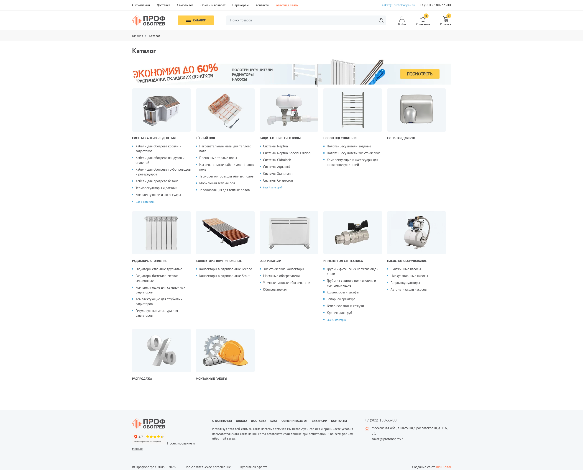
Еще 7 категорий (273, 187)
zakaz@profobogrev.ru (398, 5)
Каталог (199, 20)
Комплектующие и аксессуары (158, 195)
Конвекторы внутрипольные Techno (225, 269)
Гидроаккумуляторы (405, 282)
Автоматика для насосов (409, 289)
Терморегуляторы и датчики (156, 188)
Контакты (262, 5)
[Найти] (381, 20)
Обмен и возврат (212, 5)
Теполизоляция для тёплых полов (224, 190)
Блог (274, 421)
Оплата (241, 421)
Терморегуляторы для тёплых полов (226, 176)
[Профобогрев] (148, 20)
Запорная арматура (341, 299)
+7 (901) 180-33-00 (435, 5)
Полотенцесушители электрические (354, 153)
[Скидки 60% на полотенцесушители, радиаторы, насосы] (291, 72)
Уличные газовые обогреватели (286, 282)
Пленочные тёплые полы (218, 158)
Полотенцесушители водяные (349, 146)
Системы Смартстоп (278, 180)
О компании (141, 5)
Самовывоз (185, 5)
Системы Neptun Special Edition (286, 153)
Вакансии (319, 421)
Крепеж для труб (339, 313)
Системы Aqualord (276, 166)
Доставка (163, 5)
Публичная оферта (253, 467)
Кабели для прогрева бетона (157, 181)
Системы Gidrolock (277, 160)
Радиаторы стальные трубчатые (159, 269)
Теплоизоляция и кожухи (345, 306)
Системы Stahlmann (277, 173)
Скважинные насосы (406, 269)
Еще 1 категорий (337, 319)
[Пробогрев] (168, 424)
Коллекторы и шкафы (343, 292)
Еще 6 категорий (145, 201)
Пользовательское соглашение (207, 467)
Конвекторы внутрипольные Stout (224, 276)
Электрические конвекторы (283, 269)
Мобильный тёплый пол (217, 183)
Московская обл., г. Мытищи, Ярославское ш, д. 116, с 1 (409, 431)
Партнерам (240, 5)
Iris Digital (443, 467)
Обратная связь (287, 5)
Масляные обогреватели (281, 276)
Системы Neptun (275, 146)
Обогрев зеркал (275, 289)
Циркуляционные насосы (409, 276)
